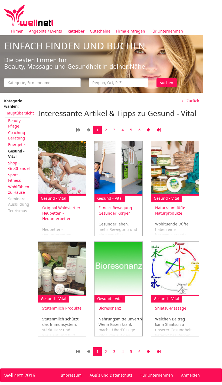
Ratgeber (75, 31)
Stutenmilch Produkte (61, 308)
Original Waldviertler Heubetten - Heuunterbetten (61, 213)
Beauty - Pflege (15, 123)
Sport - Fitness (14, 177)
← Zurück (190, 100)
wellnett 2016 (19, 375)
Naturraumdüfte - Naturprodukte (171, 210)
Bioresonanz (110, 308)
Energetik (16, 144)
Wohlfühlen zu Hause (18, 189)
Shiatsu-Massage (170, 308)
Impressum (71, 375)
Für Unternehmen (167, 31)
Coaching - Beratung (18, 135)
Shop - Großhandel (19, 165)
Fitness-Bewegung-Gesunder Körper (116, 210)
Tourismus (17, 210)
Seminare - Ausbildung (18, 201)
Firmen (17, 31)
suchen (166, 82)
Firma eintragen (130, 31)
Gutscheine (100, 31)
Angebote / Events (45, 31)
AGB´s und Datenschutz (111, 375)
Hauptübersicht (19, 113)
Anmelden (190, 375)
